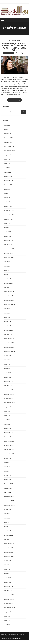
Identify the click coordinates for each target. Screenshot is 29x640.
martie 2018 (8, 236)
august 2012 (7, 509)
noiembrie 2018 (9, 219)
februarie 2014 (8, 433)
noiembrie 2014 (9, 394)
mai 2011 (6, 573)
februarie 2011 (8, 586)
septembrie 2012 (9, 505)
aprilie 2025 (7, 134)
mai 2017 (7, 270)
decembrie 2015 (9, 339)
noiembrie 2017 (9, 253)
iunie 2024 (7, 163)
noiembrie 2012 (9, 497)
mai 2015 (7, 368)
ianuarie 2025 (8, 142)
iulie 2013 (7, 462)
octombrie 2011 (9, 552)
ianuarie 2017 (8, 287)
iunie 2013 (7, 467)
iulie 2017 (7, 262)
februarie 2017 (8, 283)
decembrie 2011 (9, 544)
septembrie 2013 (9, 454)
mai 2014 (7, 420)
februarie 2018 (8, 240)
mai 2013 (7, 471)
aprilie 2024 (8, 172)
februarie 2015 (8, 381)
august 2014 (8, 407)
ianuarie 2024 (8, 185)
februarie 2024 (8, 181)
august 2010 (8, 612)
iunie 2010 (7, 620)
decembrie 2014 (9, 390)
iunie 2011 (7, 569)
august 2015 (8, 356)
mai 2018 (7, 228)
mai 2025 (7, 129)
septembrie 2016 (9, 304)
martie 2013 (7, 480)
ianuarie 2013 (8, 488)
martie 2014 (8, 428)
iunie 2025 (7, 125)
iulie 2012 (7, 514)
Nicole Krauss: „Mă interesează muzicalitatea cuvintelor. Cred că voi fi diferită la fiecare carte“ (15, 46)
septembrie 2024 (9, 151)
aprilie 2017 (7, 275)
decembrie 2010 (9, 595)
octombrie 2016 (9, 300)
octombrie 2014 (9, 398)
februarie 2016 (8, 330)
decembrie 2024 (9, 146)
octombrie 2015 (9, 347)
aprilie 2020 (7, 202)
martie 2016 (8, 326)
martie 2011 (7, 582)
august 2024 (8, 155)
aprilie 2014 (7, 424)
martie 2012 (7, 531)
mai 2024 (7, 168)
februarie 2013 (8, 484)
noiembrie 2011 (8, 548)
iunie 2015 (7, 364)
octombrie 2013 (9, 450)
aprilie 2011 (7, 578)
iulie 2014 (7, 411)
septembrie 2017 (9, 257)
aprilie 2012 (7, 526)
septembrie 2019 (9, 215)
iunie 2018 (7, 223)
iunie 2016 (7, 313)
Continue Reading (14, 100)
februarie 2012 (8, 535)
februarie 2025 (8, 138)
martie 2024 (8, 176)
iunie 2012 (7, 518)
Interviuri (13, 41)
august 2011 (7, 561)
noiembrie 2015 (9, 343)
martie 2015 (8, 377)
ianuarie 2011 (8, 591)
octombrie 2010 (9, 603)
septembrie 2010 (9, 608)
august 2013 (7, 458)
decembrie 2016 (9, 292)
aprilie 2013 (7, 475)
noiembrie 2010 (9, 599)
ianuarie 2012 (8, 539)
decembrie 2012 (9, 492)
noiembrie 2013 (9, 445)
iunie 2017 (7, 266)
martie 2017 (8, 279)
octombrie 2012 (9, 501)
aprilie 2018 (7, 232)
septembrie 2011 (9, 556)
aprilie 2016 (7, 321)
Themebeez (17, 638)
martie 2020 (8, 206)
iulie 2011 (6, 565)
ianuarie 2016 (8, 334)
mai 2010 (7, 625)
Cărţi (9, 41)
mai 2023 (7, 189)
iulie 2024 (7, 159)
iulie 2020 (7, 193)
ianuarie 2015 (8, 386)
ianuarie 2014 (8, 437)
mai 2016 (7, 317)
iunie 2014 (7, 415)
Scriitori (19, 41)
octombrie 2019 (9, 210)
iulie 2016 (7, 309)
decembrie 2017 (9, 249)
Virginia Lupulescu (21, 53)
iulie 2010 (7, 616)
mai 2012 (7, 522)
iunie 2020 (7, 198)
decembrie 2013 (9, 441)
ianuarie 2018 (8, 245)
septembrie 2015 (9, 351)
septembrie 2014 (9, 403)
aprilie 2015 (7, 373)
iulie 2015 (7, 360)
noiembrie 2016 (9, 296)
